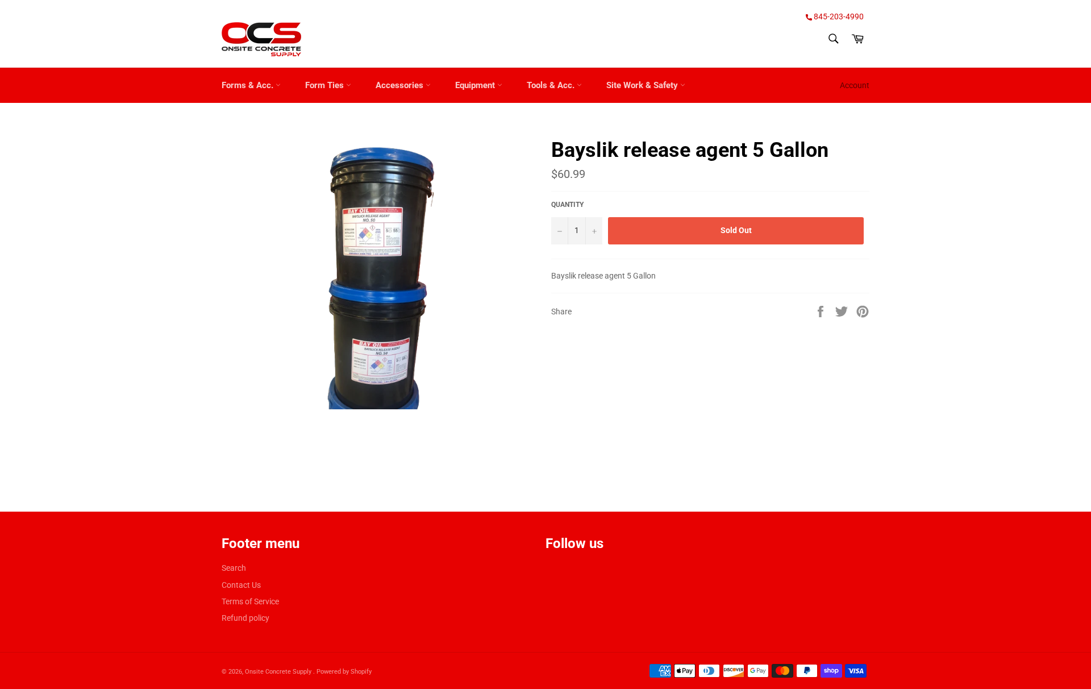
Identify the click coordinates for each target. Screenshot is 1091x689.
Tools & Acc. (552, 85)
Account (854, 85)
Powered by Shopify (344, 671)
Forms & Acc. (249, 85)
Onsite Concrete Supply (279, 671)
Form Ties (325, 85)
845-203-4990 (838, 16)
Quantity (567, 205)
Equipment (476, 85)
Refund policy (245, 617)
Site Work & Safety (643, 85)
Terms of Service (250, 601)
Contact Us (241, 585)
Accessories (401, 85)
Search (234, 567)
